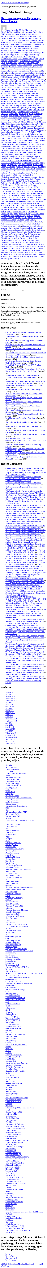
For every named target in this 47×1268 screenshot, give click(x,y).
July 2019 (9, 723)
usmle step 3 (32, 57)
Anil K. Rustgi (28, 252)
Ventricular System (8, 144)
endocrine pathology (13, 777)
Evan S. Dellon (30, 246)
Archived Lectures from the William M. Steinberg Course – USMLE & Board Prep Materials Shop (23, 478)
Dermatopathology (7, 154)
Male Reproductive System (28, 59)
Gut (17, 238)
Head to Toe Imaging (13, 1153)
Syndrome (11, 250)
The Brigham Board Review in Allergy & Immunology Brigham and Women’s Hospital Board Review (23, 566)
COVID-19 (38, 222)
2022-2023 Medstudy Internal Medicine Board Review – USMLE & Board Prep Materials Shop (25, 545)
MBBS (14, 122)
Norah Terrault (31, 193)
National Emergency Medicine (29, 142)
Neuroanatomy (25, 177)
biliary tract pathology (26, 175)
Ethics (3, 75)
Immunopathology (38, 177)
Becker (41, 75)
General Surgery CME (9, 150)
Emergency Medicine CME (15, 998)
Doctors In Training (8, 134)
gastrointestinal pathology (29, 34)
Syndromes (5, 242)
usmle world (27, 67)
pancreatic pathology (8, 36)
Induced (33, 226)
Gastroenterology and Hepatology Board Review (23, 668)
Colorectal (40, 230)
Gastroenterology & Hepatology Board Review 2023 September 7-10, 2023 (25, 474)
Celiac (33, 230)
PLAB (34, 167)
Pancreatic (14, 193)
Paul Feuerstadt (25, 224)
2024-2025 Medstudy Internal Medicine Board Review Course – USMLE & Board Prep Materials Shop (25, 498)
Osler (3, 63)
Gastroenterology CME (13, 1083)
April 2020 (9, 717)
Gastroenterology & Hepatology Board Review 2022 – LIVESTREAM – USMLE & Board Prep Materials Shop (25, 471)
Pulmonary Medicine (15, 148)
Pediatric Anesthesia (29, 50)
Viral (24, 203)
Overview (4, 201)
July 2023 (9, 702)
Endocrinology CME (24, 110)
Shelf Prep (34, 112)
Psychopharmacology (14, 73)
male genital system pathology (21, 44)
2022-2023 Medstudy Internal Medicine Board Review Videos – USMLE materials (25, 539)
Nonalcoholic (6, 197)
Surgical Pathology (34, 152)
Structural (25, 226)
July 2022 (9, 709)
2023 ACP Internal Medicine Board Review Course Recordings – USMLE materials (24, 571)
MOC (3, 77)
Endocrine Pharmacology (14, 1067)
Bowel (26, 234)
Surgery (4, 140)
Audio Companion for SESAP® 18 (18, 481)
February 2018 (10, 733)
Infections (12, 252)
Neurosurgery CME (26, 114)
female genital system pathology (20, 116)
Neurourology (6, 110)
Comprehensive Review (10, 108)
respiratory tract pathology (15, 1034)
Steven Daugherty (24, 46)
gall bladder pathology (9, 142)
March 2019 (9, 727)
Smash (3, 165)
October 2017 (10, 741)
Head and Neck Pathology (25, 134)
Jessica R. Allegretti (26, 244)
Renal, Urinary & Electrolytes (29, 71)
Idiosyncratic (5, 234)
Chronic (4, 195)
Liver (16, 214)
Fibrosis (4, 250)
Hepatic (28, 230)
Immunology (5, 120)
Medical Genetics (12, 103)
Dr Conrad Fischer (24, 146)
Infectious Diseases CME (17, 57)
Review (41, 205)
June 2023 (9, 705)
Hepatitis (4, 210)
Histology (10, 55)
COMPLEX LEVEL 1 (9, 93)
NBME (27, 95)
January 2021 (10, 713)
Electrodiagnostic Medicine (20, 124)
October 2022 (10, 707)
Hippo (18, 81)
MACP (37, 187)
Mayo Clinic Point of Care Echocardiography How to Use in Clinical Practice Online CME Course (24, 370)
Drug (8, 193)
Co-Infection (32, 212)
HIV (27, 205)
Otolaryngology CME (9, 175)
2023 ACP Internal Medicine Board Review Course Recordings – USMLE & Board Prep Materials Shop (24, 580)
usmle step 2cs (25, 185)
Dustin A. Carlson (34, 232)
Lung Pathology (18, 187)
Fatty (42, 189)
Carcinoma (10, 230)
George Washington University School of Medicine (20, 64)
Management (37, 195)
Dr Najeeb (36, 110)
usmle (3, 46)
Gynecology (27, 32)
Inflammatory (5, 222)
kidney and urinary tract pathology (13, 152)
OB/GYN (4, 114)
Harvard (38, 120)
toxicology (35, 75)
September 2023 (11, 700)
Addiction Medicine (8, 81)
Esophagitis (17, 226)
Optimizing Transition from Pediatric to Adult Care (23, 426)
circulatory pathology (26, 63)
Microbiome (5, 254)
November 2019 (11, 719)
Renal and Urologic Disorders (20, 183)
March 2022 (9, 711)
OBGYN (42, 140)
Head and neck (11, 46)
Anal (13, 238)
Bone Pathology (11, 892)
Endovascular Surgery (9, 59)
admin (9, 30)
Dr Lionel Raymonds (33, 38)
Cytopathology (27, 163)
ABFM (3, 87)
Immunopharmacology (9, 71)
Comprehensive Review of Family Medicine (21, 422)
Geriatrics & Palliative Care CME (13, 169)
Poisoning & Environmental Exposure (31, 79)
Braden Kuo (12, 210)
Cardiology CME (26, 52)
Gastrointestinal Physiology (11, 50)
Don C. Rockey (39, 254)
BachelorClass (6, 179)
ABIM (42, 73)
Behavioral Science (15, 67)
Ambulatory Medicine (13, 941)
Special (3, 212)
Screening (25, 256)
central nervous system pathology (26, 48)
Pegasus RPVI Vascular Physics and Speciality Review (25, 414)
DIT (32, 120)
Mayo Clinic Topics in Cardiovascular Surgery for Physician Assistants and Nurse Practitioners (23, 376)
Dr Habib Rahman (25, 165)
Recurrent (30, 197)
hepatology (34, 89)
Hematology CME (12, 185)
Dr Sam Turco (27, 69)
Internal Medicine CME (31, 73)
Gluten (40, 248)
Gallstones (35, 236)
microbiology (22, 36)
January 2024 (10, 696)
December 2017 (11, 737)
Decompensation (31, 208)
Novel (13, 234)
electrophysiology (29, 118)
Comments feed (11, 1258)
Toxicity (22, 193)
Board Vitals (39, 144)
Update (35, 238)
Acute (18, 250)
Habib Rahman (17, 91)
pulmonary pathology (23, 167)
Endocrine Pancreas (36, 150)
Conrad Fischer (16, 32)
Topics (19, 232)
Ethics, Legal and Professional (18, 87)
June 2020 (9, 715)
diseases (18, 218)
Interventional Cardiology (24, 83)
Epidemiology (24, 40)
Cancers (4, 199)
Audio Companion (28, 126)
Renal (22, 95)
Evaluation (18, 203)
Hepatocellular (28, 222)
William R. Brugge (7, 218)
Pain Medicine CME (12, 1057)
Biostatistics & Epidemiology (30, 61)
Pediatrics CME (11, 63)
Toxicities (33, 205)
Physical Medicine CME (15, 77)
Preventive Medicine (13, 69)
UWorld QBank (26, 103)
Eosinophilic (19, 230)
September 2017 (11, 743)
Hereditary (4, 244)
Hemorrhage (5, 258)
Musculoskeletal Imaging (20, 130)
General (38, 197)
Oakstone (9, 138)
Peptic (24, 232)
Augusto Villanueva (15, 236)
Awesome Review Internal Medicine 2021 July (22, 515)
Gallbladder (13, 244)
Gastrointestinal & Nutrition (19, 159)
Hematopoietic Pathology (14, 1124)
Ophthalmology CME (30, 140)
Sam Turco (12, 140)
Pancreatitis (17, 256)
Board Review (10, 1185)
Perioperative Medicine (14, 1202)
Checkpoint (5, 214)
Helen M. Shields (17, 189)
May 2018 (9, 731)
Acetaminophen (6, 240)
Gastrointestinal (6, 208)
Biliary (9, 212)
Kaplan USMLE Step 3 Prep (34, 138)
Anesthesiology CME (9, 38)
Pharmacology (34, 55)
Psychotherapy (22, 85)
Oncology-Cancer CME (9, 128)
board (10, 226)
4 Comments (14, 258)
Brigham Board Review (27, 173)
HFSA (3, 40)
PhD (20, 248)
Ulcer (30, 238)
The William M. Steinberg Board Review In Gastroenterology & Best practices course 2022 (22, 625)
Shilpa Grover (13, 248)
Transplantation (6, 256)
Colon (35, 248)
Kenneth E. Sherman (8, 220)
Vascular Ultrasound (37, 130)
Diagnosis (36, 189)
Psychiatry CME (30, 91)
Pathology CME (7, 48)
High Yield (26, 136)
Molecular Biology (12, 783)
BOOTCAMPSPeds (25, 122)
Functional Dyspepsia (35, 201)
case (11, 214)
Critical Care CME (12, 904)
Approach (4, 252)
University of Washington (30, 171)
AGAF (29, 203)
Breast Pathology (11, 883)
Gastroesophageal (14, 199)
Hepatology (27, 248)
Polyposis (33, 234)
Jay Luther (38, 252)
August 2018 (10, 729)
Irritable (20, 252)
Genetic (29, 195)
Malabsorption (21, 201)
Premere (41, 108)
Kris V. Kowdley (7, 203)
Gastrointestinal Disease (10, 177)
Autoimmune (5, 224)
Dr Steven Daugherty (13, 894)
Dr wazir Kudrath (25, 97)
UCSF (19, 140)
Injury (13, 254)
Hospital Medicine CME (14, 1198)
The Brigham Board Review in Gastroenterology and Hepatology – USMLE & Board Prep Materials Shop (24, 620)
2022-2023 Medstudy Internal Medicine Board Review (25, 434)
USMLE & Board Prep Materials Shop (15, 3)
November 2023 (11, 698)
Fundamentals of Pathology (15, 1128)
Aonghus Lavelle (7, 246)
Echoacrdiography (34, 36)
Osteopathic (16, 136)
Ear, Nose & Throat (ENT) (15, 1159)
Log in (7, 1254)
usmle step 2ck (18, 42)
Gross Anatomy (24, 93)
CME (14, 110)
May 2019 (9, 725)
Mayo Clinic (35, 87)
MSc (10, 205)
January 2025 (10, 692)
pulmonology (5, 132)
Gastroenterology (33, 240)
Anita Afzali (21, 197)
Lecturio (25, 132)
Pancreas (16, 205)
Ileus (22, 208)
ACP (7, 124)
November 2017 (11, 739)
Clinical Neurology (26, 128)
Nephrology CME (34, 85)
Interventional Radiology (14, 849)
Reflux (23, 205)
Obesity (40, 193)
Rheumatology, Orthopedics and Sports (23, 99)
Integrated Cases (7, 106)
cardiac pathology (12, 34)
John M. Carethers (34, 250)
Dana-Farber (13, 114)
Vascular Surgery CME (13, 877)
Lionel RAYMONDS (13, 1102)
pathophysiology (14, 228)
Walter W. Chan (24, 210)
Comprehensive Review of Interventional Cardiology (24, 357)
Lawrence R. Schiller (17, 242)
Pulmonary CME (33, 106)
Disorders (26, 236)
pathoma (40, 81)
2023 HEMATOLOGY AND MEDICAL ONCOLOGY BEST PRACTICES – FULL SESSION (25, 439)
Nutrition (22, 214)
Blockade (20, 220)
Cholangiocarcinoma (8, 232)
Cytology (4, 57)
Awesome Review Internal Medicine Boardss (21, 509)
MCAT (36, 101)
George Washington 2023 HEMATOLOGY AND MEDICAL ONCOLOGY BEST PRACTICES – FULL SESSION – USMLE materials (23, 589)
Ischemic (37, 216)
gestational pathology (9, 79)
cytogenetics (37, 103)
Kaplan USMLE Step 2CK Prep (17, 967)
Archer (31, 144)
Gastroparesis (19, 246)
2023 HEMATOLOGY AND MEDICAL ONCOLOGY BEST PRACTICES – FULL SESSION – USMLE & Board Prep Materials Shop (25, 599)
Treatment (23, 238)
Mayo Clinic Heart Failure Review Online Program (23, 389)
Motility (32, 220)
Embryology (18, 138)
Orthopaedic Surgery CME (10, 157)
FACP (3, 191)
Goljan (15, 97)
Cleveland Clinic (31, 154)
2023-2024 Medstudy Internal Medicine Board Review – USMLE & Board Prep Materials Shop (25, 557)
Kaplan (39, 118)
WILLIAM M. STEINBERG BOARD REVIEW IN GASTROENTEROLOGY (20, 162)
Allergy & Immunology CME (23, 179)
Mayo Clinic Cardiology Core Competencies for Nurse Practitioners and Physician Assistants (25, 382)
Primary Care (6, 122)
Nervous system (36, 159)
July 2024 (9, 694)
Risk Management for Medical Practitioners (21, 418)
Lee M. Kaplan (40, 199)
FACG (14, 197)
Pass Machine (23, 150)
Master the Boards (13, 75)
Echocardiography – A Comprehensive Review (22, 336)
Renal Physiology (21, 55)
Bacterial (16, 208)
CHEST (7, 32)
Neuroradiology (13, 61)
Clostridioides (6, 238)
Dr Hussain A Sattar (19, 181)
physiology (37, 52)
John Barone (13, 173)
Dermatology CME (29, 81)
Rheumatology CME (8, 146)
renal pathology (12, 40)
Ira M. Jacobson (27, 199)
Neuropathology (7, 52)
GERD (24, 218)
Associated (15, 224)
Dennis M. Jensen (18, 195)
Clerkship (12, 85)
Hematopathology (13, 101)
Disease (40, 208)
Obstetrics (35, 46)
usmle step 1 (30, 169)
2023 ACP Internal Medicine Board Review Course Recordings (23, 541)
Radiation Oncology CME (20, 120)
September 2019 (11, 721)
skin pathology (15, 126)
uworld (16, 52)
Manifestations (30, 228)
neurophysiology (22, 144)
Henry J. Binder (32, 214)
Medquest (33, 40)
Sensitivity (28, 254)
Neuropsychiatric (20, 106)
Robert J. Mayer (39, 244)
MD (25, 148)
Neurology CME (27, 101)
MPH (12, 216)
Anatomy (20, 38)
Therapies (4, 205)
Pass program (16, 132)
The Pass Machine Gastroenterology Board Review (25, 610)
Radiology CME (35, 132)
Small (22, 228)
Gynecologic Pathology (28, 108)
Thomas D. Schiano (33, 242)
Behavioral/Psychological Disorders (18, 798)
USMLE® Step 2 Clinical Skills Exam (15, 89)
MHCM (36, 203)
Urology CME (12, 165)
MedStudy (41, 167)
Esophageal (20, 254)
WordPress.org (10, 1260)
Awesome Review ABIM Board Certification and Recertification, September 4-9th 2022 (25, 494)
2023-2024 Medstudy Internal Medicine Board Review (25, 530)
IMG (2, 185)
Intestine (24, 250)
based (27, 220)
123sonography (38, 163)
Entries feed (9, 1256)
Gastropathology (11, 617)
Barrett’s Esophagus (20, 212)
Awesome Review (38, 183)
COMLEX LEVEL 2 (32, 77)
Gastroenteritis (16, 222)
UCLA (38, 126)
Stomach (12, 201)
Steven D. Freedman (37, 210)
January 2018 (10, 735)
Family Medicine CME (13, 1055)
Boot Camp (9, 861)
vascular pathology (15, 118)
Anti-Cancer (17, 240)
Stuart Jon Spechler (35, 218)
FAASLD (28, 189)
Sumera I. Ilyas (20, 216)
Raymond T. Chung (37, 256)
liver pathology (14, 171)
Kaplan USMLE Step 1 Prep (16, 949)
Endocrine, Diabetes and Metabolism (19, 888)
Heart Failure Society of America (17, 1230)
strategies (19, 234)
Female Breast (10, 1138)
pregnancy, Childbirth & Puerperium (18, 983)
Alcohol (30, 216)
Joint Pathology (23, 112)
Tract (9, 195)
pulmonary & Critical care (15, 890)
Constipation (5, 189)
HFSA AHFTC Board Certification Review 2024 (23, 349)
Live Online (19, 154)
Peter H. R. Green (12, 191)
